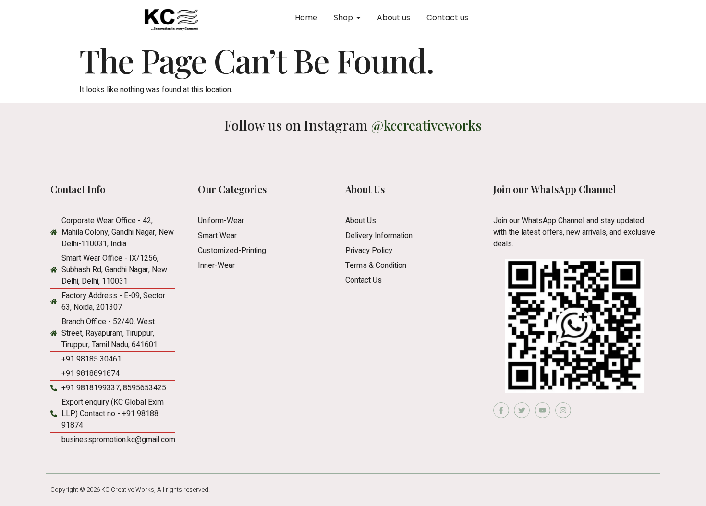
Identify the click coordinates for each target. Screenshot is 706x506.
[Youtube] (542, 410)
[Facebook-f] (501, 410)
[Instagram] (563, 410)
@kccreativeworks (426, 125)
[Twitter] (522, 410)
